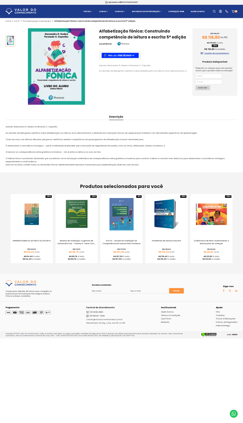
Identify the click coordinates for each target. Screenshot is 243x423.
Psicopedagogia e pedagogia (37, 21)
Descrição (116, 117)
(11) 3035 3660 (96, 312)
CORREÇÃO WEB (176, 11)
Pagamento (13, 307)
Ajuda (219, 307)
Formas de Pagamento (226, 322)
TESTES (87, 11)
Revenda (165, 322)
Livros (17, 21)
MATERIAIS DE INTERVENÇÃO (146, 11)
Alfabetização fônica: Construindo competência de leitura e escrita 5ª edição (94, 21)
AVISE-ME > (203, 88)
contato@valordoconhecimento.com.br (104, 319)
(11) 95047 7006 (97, 315)
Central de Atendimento (100, 307)
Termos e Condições (170, 315)
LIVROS (102, 11)
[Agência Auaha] (229, 334)
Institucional (168, 307)
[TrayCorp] (234, 334)
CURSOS (119, 11)
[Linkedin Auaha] (236, 291)
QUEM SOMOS (198, 11)
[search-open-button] (214, 11)
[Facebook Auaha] (223, 291)
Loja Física (166, 318)
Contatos (220, 315)
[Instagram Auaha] (230, 291)
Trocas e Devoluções (225, 318)
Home (8, 21)
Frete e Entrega (223, 325)
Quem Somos (167, 312)
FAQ (218, 312)
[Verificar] (209, 336)
